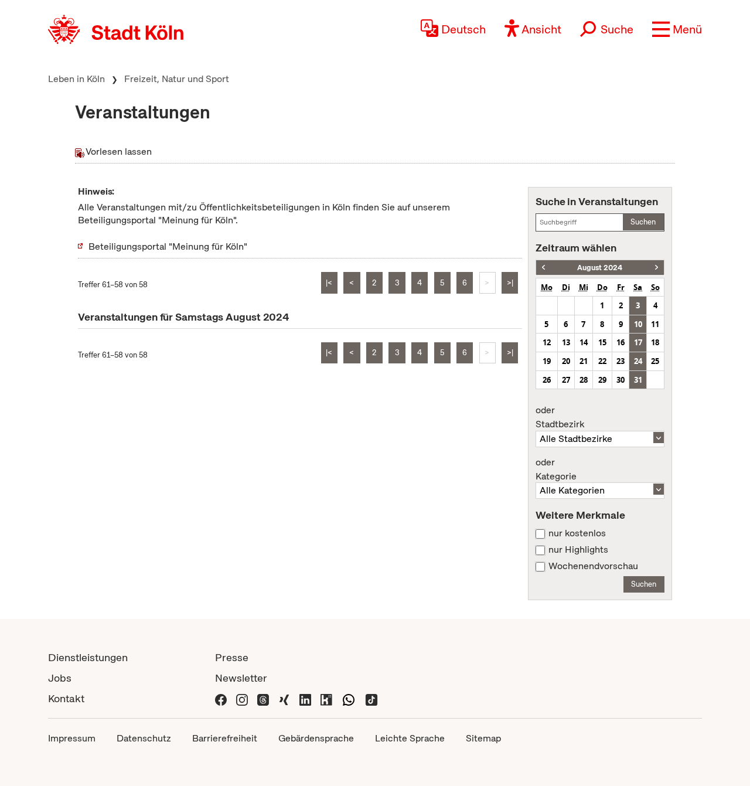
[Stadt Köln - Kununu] (326, 698)
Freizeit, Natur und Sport (176, 79)
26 (547, 380)
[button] (677, 29)
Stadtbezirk (560, 417)
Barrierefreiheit (224, 738)
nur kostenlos (577, 533)
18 (655, 342)
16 (620, 342)
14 (583, 342)
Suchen (643, 222)
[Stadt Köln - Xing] (284, 698)
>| (510, 283)
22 (602, 361)
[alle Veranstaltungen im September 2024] (656, 267)
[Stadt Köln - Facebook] (221, 698)
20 (566, 361)
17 (638, 342)
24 (638, 361)
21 (583, 361)
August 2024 (599, 268)
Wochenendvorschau (593, 566)
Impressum (72, 738)
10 (638, 324)
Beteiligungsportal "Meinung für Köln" (167, 246)
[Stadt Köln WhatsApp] (349, 698)
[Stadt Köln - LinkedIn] (305, 698)
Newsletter (241, 678)
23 (620, 361)
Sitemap (483, 738)
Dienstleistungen (88, 657)
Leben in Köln (76, 79)
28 (583, 380)
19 (547, 361)
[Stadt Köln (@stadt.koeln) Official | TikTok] (371, 698)
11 (655, 324)
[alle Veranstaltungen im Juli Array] (543, 267)
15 (602, 342)
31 (638, 380)
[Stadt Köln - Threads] (263, 698)
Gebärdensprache (316, 738)
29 (602, 380)
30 (620, 380)
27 (566, 380)
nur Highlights (578, 549)
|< (329, 283)
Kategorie (556, 469)
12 (547, 342)
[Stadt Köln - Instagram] (242, 698)
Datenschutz (144, 738)
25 (655, 361)
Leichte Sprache (410, 738)
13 (566, 342)
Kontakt (66, 698)
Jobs (59, 678)
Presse (231, 657)
